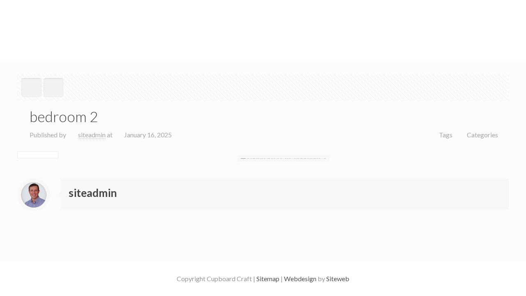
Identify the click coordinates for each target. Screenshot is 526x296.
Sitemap (267, 278)
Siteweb (337, 278)
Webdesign (300, 278)
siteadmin (92, 135)
